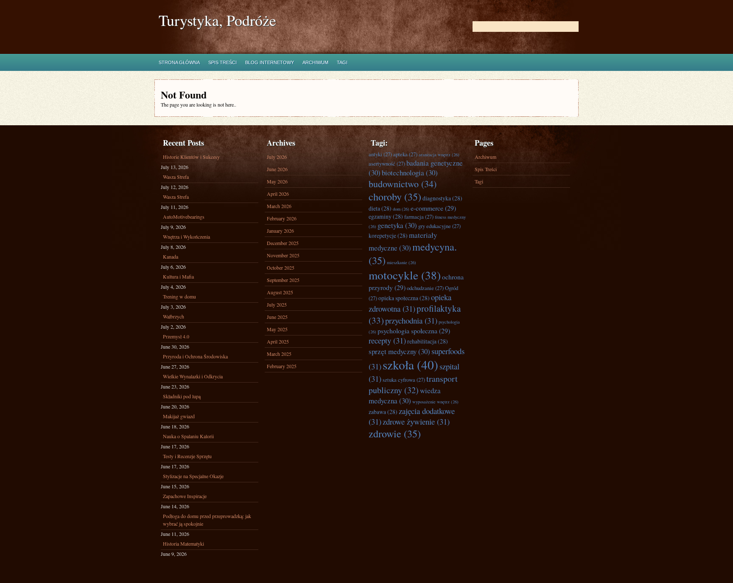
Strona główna (179, 62)
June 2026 (277, 169)
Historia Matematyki (183, 543)
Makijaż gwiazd (179, 416)
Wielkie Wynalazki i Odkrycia (193, 376)
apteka (405, 154)
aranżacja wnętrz (439, 155)
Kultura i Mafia (178, 276)
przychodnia (411, 320)
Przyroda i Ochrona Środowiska (195, 356)
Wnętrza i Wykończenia (186, 236)
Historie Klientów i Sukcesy (191, 156)
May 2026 (277, 181)
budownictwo (402, 183)
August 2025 (280, 292)
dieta (380, 208)
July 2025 (277, 304)
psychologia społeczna (414, 330)
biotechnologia (410, 172)
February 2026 (282, 218)
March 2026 (279, 206)
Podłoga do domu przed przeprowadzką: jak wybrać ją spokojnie (207, 520)
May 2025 (277, 329)
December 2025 (283, 242)
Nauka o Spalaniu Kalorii (188, 436)
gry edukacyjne (439, 226)
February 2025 (282, 366)
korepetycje (388, 235)
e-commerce (433, 207)
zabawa (383, 412)
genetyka (397, 225)
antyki (380, 154)
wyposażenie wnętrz (435, 402)
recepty (387, 340)
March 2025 (279, 353)
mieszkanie (401, 262)
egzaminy (386, 216)
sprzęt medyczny (399, 351)
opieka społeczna (404, 298)
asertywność (387, 163)
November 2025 (283, 255)
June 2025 (277, 316)
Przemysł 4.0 (176, 336)
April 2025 (278, 341)
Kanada (170, 256)
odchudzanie (425, 288)
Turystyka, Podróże (217, 20)
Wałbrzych (173, 316)
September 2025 (283, 279)
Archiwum (315, 62)
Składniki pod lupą (182, 396)
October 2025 (280, 267)
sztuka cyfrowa (404, 379)
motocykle (405, 275)
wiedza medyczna (405, 396)
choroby (395, 196)
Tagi (342, 62)
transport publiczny (413, 384)
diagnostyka (442, 198)
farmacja (419, 216)
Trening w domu (179, 296)
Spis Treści (222, 62)
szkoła (410, 364)
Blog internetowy (269, 62)
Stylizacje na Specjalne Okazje (193, 476)
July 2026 (277, 156)
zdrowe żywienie (416, 421)
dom (401, 209)
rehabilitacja (427, 341)
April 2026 (278, 193)
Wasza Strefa (176, 176)
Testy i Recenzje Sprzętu (187, 456)
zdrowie (395, 433)
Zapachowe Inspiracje (185, 496)
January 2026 (280, 230)
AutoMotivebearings (183, 216)
